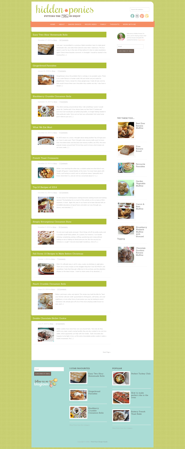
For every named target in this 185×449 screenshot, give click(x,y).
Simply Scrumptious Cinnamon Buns (52, 221)
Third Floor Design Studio (99, 442)
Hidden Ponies (50, 10)
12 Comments (63, 193)
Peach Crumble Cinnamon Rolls (49, 284)
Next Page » (107, 352)
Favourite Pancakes (140, 165)
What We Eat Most (42, 127)
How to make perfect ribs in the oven (139, 395)
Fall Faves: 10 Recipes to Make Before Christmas (58, 253)
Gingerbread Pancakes (44, 65)
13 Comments (61, 289)
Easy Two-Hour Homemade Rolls (50, 34)
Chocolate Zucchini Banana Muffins (140, 251)
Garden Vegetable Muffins (140, 183)
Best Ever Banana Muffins (140, 125)
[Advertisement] (130, 70)
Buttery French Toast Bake (138, 412)
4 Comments (62, 71)
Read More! (141, 39)
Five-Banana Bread (139, 148)
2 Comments (63, 163)
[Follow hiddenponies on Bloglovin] (46, 386)
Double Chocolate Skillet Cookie (49, 318)
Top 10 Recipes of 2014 (45, 187)
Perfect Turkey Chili (141, 373)
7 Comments (61, 259)
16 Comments (63, 40)
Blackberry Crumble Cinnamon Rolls (52, 96)
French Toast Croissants (45, 158)
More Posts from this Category (79, 425)
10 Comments (63, 227)
